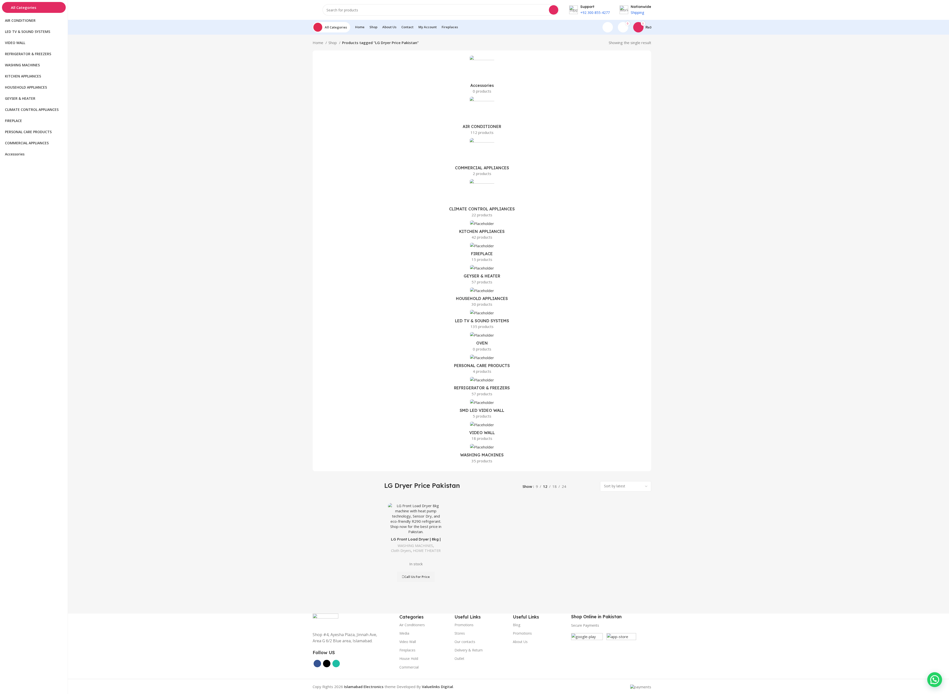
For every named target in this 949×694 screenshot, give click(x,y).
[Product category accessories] (482, 76)
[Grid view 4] (592, 486)
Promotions (522, 633)
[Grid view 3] (584, 486)
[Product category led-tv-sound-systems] (482, 321)
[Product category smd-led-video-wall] (482, 410)
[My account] (607, 27)
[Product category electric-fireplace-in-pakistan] (482, 254)
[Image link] (325, 619)
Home (318, 42)
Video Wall (407, 641)
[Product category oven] (482, 343)
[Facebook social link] (317, 663)
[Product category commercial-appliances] (482, 158)
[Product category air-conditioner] (482, 117)
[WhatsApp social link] (336, 663)
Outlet (459, 658)
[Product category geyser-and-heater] (482, 276)
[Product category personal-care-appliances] (482, 365)
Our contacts (464, 641)
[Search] (553, 10)
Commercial (409, 667)
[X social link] (326, 663)
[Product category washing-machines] (482, 455)
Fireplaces (407, 650)
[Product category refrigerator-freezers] (482, 388)
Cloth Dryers (401, 550)
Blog (516, 624)
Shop (333, 42)
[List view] (575, 486)
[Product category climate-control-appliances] (482, 199)
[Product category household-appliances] (482, 298)
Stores (459, 633)
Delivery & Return (468, 650)
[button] (934, 679)
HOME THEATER (427, 550)
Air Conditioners (412, 624)
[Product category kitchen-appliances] (482, 231)
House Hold (408, 658)
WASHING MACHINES (415, 545)
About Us (520, 641)
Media (404, 633)
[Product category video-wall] (482, 432)
